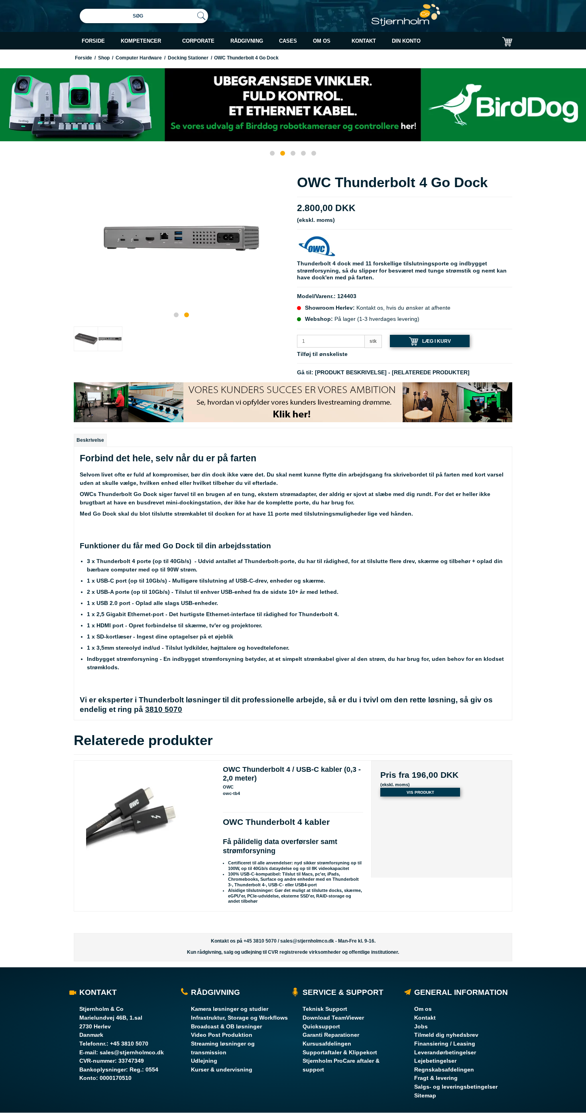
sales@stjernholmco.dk (307, 941)
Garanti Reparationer (331, 1035)
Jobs (421, 1026)
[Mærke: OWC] (317, 246)
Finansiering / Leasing (444, 1043)
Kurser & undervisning (221, 1069)
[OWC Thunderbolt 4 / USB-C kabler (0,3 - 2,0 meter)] (144, 831)
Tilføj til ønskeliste (322, 354)
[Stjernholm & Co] (406, 15)
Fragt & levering (436, 1078)
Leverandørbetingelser (445, 1052)
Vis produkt (420, 792)
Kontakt (425, 1017)
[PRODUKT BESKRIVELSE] (351, 372)
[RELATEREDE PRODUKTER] (431, 372)
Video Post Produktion (221, 1035)
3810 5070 (163, 709)
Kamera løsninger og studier (229, 1009)
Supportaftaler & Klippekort (340, 1052)
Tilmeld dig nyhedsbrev (446, 1035)
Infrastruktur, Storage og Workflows (239, 1017)
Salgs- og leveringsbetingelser (456, 1086)
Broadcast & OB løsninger (226, 1026)
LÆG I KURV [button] (436, 341)
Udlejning (204, 1061)
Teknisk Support (325, 1009)
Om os (423, 1009)
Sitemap (425, 1095)
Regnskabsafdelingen (444, 1069)
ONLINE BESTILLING (441, 61)
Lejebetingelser (435, 1061)
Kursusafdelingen (327, 1043)
